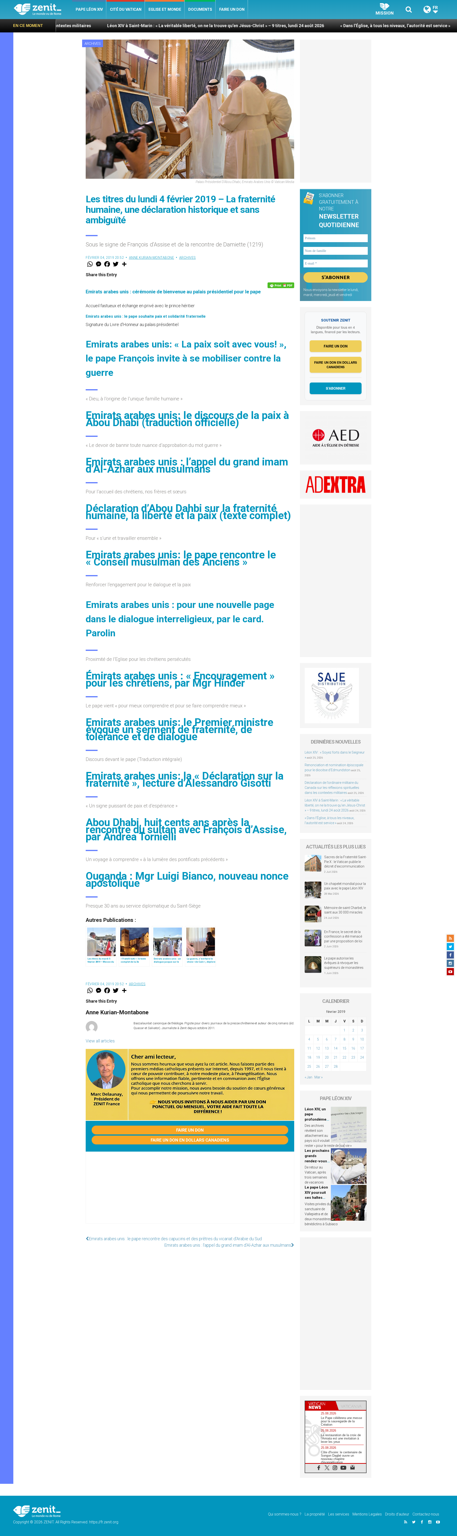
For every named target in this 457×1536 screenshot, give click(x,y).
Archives (92, 43)
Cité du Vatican (125, 9)
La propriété (315, 1514)
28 (336, 1066)
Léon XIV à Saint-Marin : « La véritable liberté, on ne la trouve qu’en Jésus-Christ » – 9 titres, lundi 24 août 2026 (121, 25)
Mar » (318, 1077)
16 (353, 1048)
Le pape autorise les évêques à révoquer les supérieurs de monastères (343, 963)
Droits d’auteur (397, 1514)
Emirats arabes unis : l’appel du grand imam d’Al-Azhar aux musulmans (187, 465)
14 (336, 1048)
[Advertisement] (190, 1192)
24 (362, 1057)
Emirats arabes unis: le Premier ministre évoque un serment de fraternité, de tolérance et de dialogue (179, 729)
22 (344, 1057)
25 (309, 1066)
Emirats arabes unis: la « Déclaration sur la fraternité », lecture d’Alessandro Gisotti (184, 779)
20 (327, 1057)
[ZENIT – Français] (43, 9)
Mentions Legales (367, 1514)
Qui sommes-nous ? (284, 1514)
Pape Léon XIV (89, 9)
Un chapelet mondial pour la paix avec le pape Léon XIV (345, 886)
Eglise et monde (165, 9)
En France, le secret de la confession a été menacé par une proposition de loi (343, 936)
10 (362, 1039)
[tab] (320, 1405)
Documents (200, 9)
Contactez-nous (425, 1514)
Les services (338, 1514)
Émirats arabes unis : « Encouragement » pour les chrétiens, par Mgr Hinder (180, 679)
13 (327, 1048)
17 (362, 1048)
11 (309, 1048)
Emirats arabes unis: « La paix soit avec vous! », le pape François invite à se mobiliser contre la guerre (186, 358)
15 (344, 1048)
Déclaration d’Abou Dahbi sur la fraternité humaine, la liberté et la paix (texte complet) (188, 512)
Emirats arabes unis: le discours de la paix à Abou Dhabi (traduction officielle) (187, 419)
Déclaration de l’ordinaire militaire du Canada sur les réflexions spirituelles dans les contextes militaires (332, 788)
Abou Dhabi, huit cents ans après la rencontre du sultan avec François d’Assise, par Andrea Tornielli (186, 829)
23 (353, 1057)
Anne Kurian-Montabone (151, 258)
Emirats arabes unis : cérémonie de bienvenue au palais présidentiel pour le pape (173, 292)
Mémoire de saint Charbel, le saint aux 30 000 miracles (345, 910)
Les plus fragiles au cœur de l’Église (408, 25)
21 (336, 1057)
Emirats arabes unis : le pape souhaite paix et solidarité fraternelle (146, 316)
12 (318, 1048)
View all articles (100, 1040)
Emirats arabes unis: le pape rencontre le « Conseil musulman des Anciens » (181, 558)
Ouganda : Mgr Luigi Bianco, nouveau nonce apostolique (187, 879)
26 (318, 1066)
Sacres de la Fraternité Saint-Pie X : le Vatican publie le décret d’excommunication (345, 861)
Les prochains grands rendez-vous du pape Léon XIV (317, 1160)
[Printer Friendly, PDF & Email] (281, 285)
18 (309, 1057)
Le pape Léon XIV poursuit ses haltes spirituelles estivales (316, 1197)
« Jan (308, 1077)
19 (318, 1057)
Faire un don (231, 9)
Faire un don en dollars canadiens (190, 1140)
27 (327, 1066)
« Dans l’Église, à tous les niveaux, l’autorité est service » (301, 25)
